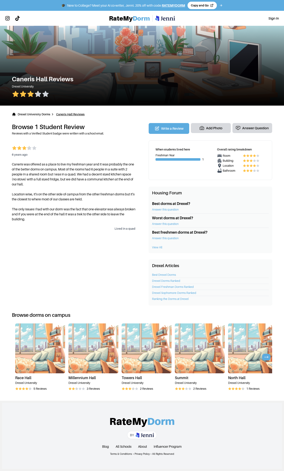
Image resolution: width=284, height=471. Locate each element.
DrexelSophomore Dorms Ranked (174, 293)
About (142, 446)
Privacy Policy (142, 453)
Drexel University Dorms (34, 114)
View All (157, 247)
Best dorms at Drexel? (171, 203)
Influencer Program (168, 446)
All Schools (123, 446)
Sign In (273, 18)
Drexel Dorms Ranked (166, 280)
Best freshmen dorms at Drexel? (179, 232)
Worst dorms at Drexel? (172, 218)
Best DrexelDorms (164, 274)
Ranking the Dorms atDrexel (170, 299)
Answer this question (165, 209)
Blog (105, 446)
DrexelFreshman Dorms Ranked (173, 287)
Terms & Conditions (121, 453)
